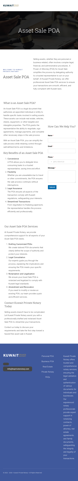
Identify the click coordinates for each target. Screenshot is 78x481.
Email (50, 146)
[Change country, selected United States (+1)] (50, 162)
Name (50, 135)
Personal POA (48, 356)
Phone (51, 157)
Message (52, 168)
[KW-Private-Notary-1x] (11, 5)
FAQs (47, 377)
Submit (52, 187)
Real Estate (48, 367)
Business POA (48, 361)
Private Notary (48, 372)
